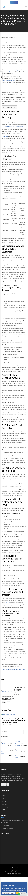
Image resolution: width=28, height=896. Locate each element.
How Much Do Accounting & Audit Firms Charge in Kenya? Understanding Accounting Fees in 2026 (14, 720)
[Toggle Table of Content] (14, 107)
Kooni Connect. (17, 873)
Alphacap (16, 42)
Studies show (5, 136)
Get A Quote (14, 2)
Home (3, 795)
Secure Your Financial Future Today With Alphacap (13, 669)
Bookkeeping (5, 807)
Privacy (11, 867)
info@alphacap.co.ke (8, 828)
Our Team (4, 801)
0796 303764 (6, 825)
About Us (4, 798)
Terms (16, 867)
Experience (4, 804)
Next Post (4, 705)
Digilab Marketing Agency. (17, 871)
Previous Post (16, 694)
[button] (1, 76)
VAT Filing (4, 809)
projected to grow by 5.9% (9, 80)
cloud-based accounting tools (17, 305)
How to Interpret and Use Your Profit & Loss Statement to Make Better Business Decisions (8, 699)
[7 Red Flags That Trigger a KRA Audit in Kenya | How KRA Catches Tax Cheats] (4, 753)
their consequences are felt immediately (14, 126)
